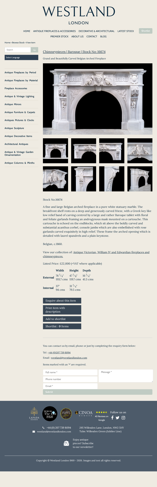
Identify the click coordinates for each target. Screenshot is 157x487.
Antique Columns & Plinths (19, 162)
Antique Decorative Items (18, 136)
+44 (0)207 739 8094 (59, 352)
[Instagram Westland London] (123, 418)
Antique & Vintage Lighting (19, 96)
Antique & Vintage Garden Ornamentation (19, 153)
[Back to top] (151, 481)
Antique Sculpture (14, 128)
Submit (49, 391)
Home (7, 42)
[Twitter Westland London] (118, 418)
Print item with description (55, 309)
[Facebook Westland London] (113, 418)
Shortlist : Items (57, 326)
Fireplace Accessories (16, 88)
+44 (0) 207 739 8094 (59, 427)
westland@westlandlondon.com (69, 357)
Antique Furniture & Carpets (20, 112)
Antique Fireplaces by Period (20, 72)
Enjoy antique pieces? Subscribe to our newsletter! (83, 443)
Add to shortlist (56, 319)
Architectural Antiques (16, 144)
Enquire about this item (61, 300)
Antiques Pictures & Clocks (19, 120)
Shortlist (145, 30)
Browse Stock (18, 42)
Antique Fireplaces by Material (21, 80)
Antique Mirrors (13, 104)
